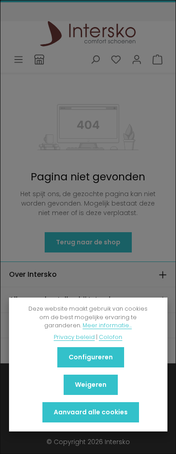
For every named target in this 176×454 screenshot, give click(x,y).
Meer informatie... (107, 325)
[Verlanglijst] (116, 59)
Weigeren (91, 384)
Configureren (91, 357)
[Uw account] (136, 59)
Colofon (110, 337)
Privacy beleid (74, 337)
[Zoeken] (95, 59)
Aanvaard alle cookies (91, 412)
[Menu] (18, 59)
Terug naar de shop (88, 242)
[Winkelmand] (157, 59)
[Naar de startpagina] (88, 33)
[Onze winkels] (39, 59)
